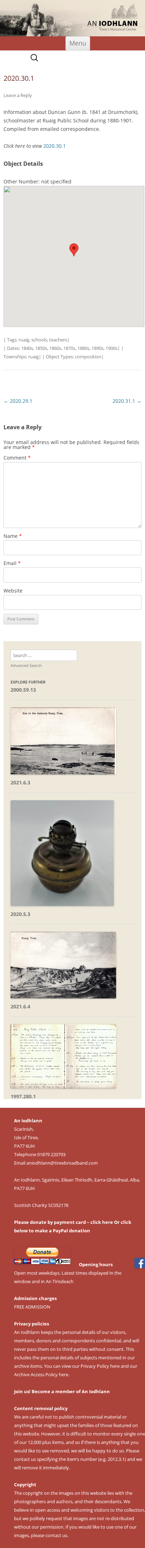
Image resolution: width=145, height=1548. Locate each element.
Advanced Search (26, 665)
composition (88, 356)
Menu (77, 43)
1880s (83, 348)
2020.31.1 (127, 400)
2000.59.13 (23, 689)
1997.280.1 (23, 1096)
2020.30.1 (54, 145)
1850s (41, 348)
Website (13, 590)
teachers (58, 339)
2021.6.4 (20, 1006)
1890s (97, 348)
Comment (17, 457)
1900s (112, 348)
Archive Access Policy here (41, 1374)
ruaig (24, 339)
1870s (69, 348)
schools (39, 339)
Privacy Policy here (100, 1366)
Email (12, 563)
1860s (55, 348)
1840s (27, 348)
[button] (74, 250)
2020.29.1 (18, 400)
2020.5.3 (20, 914)
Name (13, 536)
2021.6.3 (20, 782)
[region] (72, 18)
